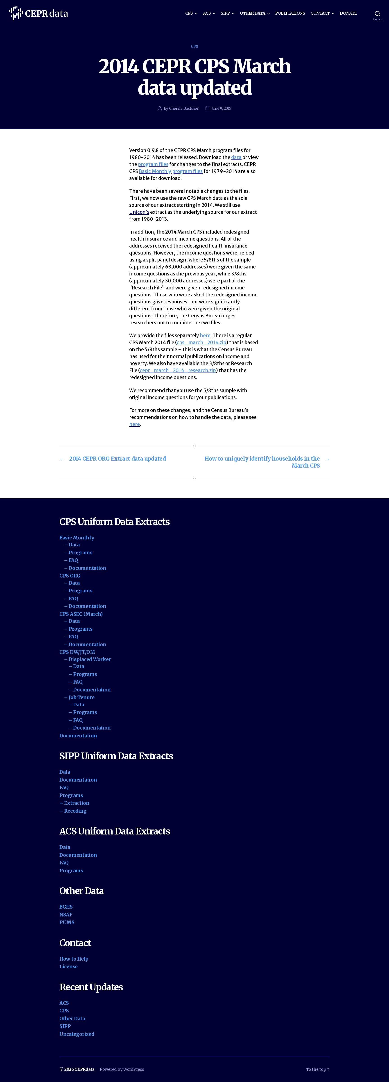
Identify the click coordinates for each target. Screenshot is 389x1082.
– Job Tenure (79, 697)
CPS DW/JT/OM (77, 652)
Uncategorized (76, 1034)
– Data (71, 545)
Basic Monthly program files (171, 171)
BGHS (66, 907)
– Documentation (85, 568)
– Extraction (74, 803)
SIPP (225, 13)
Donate (348, 13)
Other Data (252, 13)
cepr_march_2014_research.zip (178, 370)
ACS (207, 13)
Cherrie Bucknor (184, 108)
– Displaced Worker (87, 659)
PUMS (67, 922)
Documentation (78, 736)
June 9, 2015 (221, 108)
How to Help (73, 959)
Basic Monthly (76, 538)
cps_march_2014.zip (201, 342)
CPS (189, 13)
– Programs (78, 553)
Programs (71, 795)
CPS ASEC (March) (81, 614)
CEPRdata (84, 1069)
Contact (320, 13)
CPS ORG (69, 576)
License (68, 967)
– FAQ (71, 560)
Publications (290, 13)
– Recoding (72, 811)
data (236, 157)
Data (64, 772)
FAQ (64, 787)
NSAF (65, 915)
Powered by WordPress (122, 1069)
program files (153, 164)
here (205, 335)
